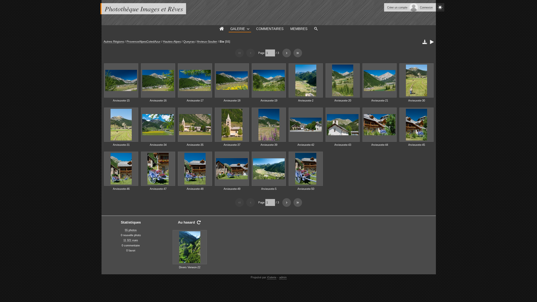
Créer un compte (397, 7)
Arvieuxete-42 (305, 144)
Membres (299, 29)
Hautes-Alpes (172, 41)
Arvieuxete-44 (379, 144)
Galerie (237, 29)
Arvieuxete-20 (342, 100)
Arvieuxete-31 (121, 144)
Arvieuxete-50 (305, 188)
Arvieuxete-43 (342, 144)
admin (283, 277)
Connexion (426, 7)
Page (261, 53)
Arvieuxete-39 (269, 144)
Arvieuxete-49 (232, 188)
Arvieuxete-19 (269, 100)
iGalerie (271, 277)
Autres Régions (114, 41)
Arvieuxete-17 (195, 100)
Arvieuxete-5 (268, 188)
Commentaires (270, 29)
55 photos (131, 230)
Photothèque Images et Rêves (144, 8)
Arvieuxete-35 (195, 144)
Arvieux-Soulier (207, 41)
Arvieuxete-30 (416, 100)
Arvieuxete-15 (121, 100)
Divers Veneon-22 (189, 267)
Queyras (189, 41)
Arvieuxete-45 (416, 144)
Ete (222, 41)
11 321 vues (130, 240)
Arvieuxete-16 (158, 100)
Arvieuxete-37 (232, 144)
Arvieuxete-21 (379, 100)
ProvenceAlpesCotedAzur (143, 41)
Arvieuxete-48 (195, 188)
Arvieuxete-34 (158, 144)
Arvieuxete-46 (121, 188)
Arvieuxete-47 (158, 188)
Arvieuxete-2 (305, 100)
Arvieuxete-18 (232, 100)
